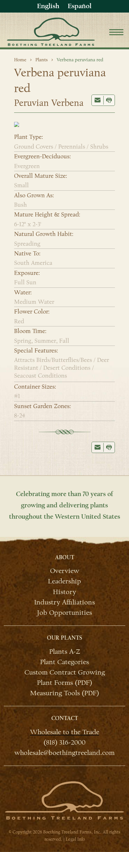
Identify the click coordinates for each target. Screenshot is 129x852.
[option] (79, 6)
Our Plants (64, 638)
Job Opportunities (64, 612)
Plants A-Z (64, 651)
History (64, 591)
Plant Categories (64, 661)
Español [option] (79, 6)
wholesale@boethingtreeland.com (64, 752)
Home (20, 60)
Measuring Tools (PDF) (64, 692)
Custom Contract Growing (64, 672)
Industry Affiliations (64, 602)
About (64, 557)
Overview (64, 570)
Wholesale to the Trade (64, 731)
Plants (41, 60)
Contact (64, 718)
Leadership (64, 581)
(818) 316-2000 (64, 742)
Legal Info (75, 839)
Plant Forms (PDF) (64, 682)
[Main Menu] (116, 33)
